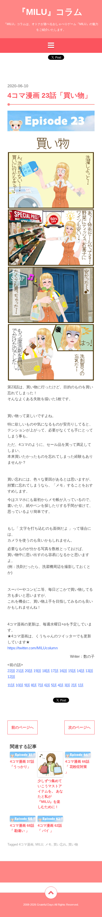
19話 (37, 671)
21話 (20, 671)
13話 (89, 671)
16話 (63, 671)
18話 (46, 671)
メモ (48, 844)
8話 (34, 685)
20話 (28, 671)
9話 (27, 685)
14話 (80, 671)
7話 (40, 685)
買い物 (73, 844)
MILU (39, 844)
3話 (67, 685)
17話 (54, 671)
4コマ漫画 (26, 844)
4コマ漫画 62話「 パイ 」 (50, 828)
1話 (80, 685)
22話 (11, 671)
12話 (11, 677)
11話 (11, 685)
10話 (19, 685)
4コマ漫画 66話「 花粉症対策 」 (77, 766)
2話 (74, 685)
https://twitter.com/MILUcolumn (32, 648)
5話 (54, 685)
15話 (72, 671)
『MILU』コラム (49, 12)
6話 (47, 685)
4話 (60, 685)
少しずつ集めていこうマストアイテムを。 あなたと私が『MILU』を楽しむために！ (50, 794)
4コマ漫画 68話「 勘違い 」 (22, 828)
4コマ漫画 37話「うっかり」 (22, 764)
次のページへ (79, 727)
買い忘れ (59, 844)
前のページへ (22, 727)
